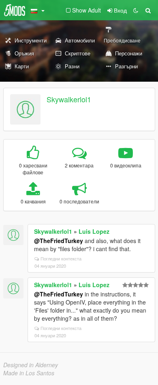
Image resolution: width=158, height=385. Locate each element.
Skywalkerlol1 (69, 99)
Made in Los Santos (28, 373)
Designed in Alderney (30, 365)
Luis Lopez (94, 231)
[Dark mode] (135, 10)
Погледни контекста (61, 258)
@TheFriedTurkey (58, 241)
